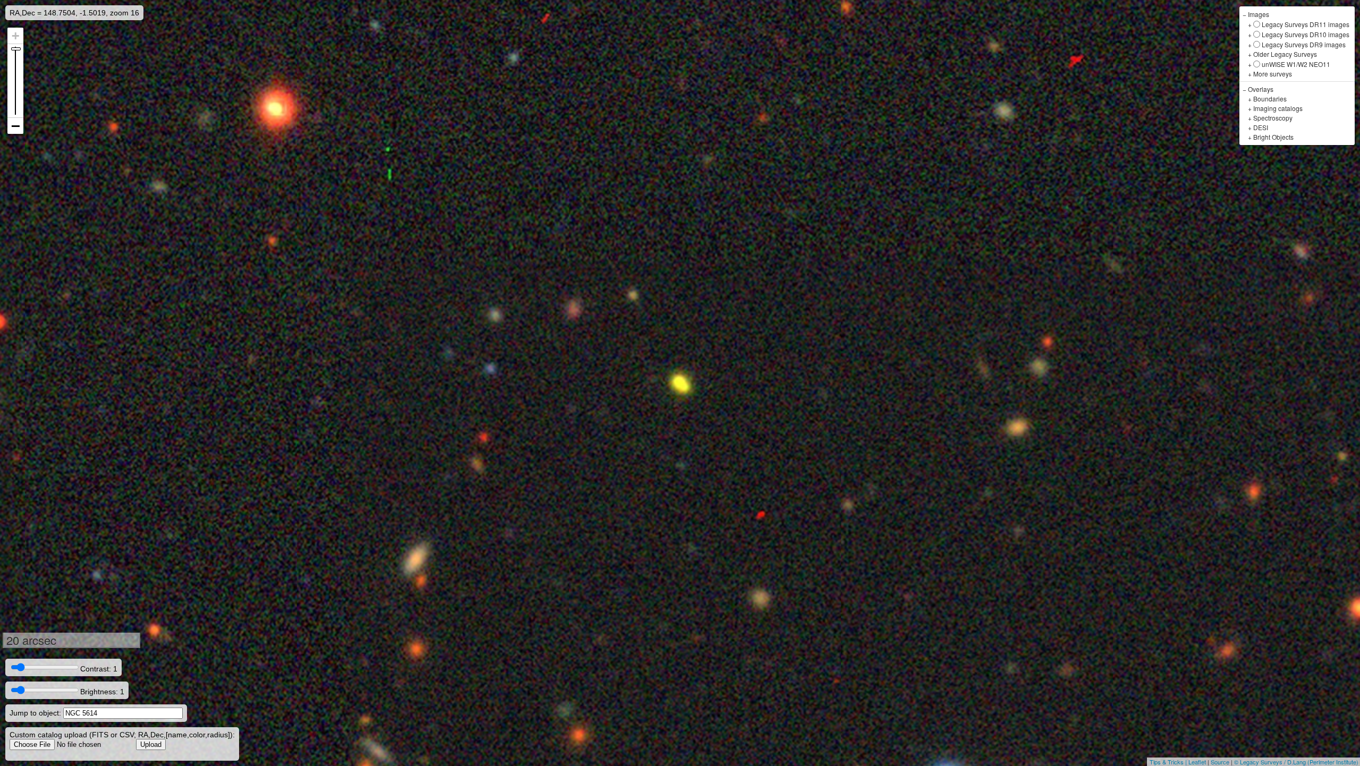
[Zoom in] (15, 36)
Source (1220, 762)
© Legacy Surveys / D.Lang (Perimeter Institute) (1296, 762)
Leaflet (1197, 762)
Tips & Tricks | (1169, 762)
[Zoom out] (15, 126)
